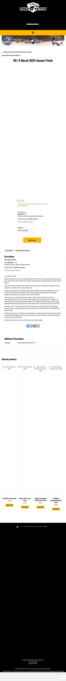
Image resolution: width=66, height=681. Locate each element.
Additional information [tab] (22, 250)
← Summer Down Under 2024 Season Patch (16, 52)
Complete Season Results (25, 222)
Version (20, 228)
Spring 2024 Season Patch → (12, 55)
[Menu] (33, 32)
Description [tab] (9, 250)
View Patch (9, 505)
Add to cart (32, 240)
